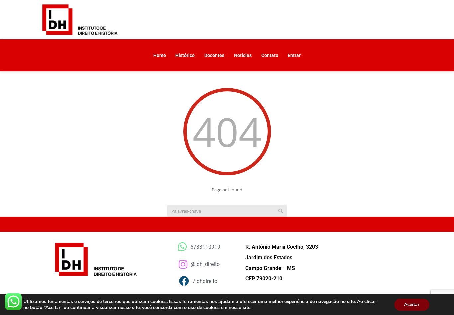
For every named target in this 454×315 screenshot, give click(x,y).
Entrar (294, 55)
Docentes (214, 55)
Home (159, 55)
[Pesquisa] (280, 211)
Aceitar (411, 304)
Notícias (243, 55)
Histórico (185, 55)
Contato (269, 55)
